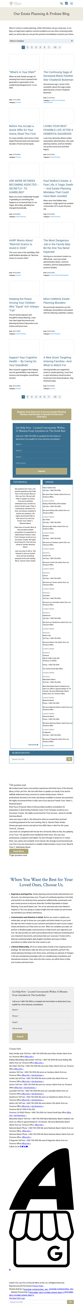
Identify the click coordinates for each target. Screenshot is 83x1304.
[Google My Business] (41, 1267)
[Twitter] (22, 1146)
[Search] (61, 4)
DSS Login (21, 1298)
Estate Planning (55, 157)
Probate (52, 100)
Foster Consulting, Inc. (61, 1289)
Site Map (12, 1298)
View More (32, 745)
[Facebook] (20, 1146)
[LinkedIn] (25, 1146)
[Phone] (66, 3)
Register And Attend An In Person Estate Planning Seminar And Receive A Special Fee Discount (41, 414)
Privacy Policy (38, 1286)
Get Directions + (37, 1075)
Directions (46, 553)
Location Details (48, 501)
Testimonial (20, 482)
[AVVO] (41, 1209)
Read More (18, 851)
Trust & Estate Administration (59, 275)
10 (55, 47)
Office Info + (29, 1057)
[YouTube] (27, 1146)
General (18, 102)
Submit (41, 471)
